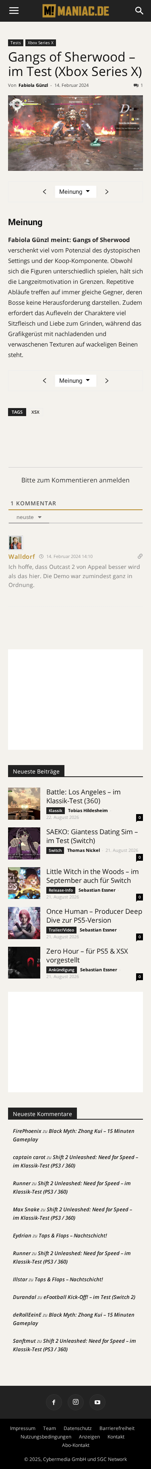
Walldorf (21, 556)
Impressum (22, 1428)
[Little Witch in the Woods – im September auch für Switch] (24, 883)
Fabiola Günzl (33, 85)
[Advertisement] (75, 699)
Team (49, 1428)
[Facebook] (54, 1402)
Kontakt (116, 1436)
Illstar (20, 1279)
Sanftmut (24, 1340)
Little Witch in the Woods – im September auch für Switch (92, 876)
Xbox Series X (41, 42)
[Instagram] (76, 1402)
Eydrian (22, 1235)
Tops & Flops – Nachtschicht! (73, 1235)
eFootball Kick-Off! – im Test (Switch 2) (89, 1297)
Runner (22, 1183)
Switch (55, 850)
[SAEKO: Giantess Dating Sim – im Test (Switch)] (24, 843)
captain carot (29, 1157)
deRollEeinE (27, 1314)
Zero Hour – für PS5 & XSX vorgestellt (87, 955)
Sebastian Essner (97, 890)
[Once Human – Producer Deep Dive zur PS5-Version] (24, 923)
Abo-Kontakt (75, 1445)
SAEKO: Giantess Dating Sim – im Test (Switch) (92, 836)
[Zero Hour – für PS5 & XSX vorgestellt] (24, 963)
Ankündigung (61, 969)
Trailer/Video (61, 930)
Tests (15, 42)
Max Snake (26, 1209)
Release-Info (61, 890)
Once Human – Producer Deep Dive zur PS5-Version (94, 916)
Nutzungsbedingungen (46, 1436)
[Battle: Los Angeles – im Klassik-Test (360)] (24, 804)
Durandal (24, 1297)
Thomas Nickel (83, 850)
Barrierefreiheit (116, 1428)
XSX (35, 412)
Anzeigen (89, 1436)
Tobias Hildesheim (88, 810)
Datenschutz (78, 1428)
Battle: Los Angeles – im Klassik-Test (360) (83, 796)
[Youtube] (97, 1402)
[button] (139, 11)
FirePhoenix (27, 1131)
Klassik (55, 810)
